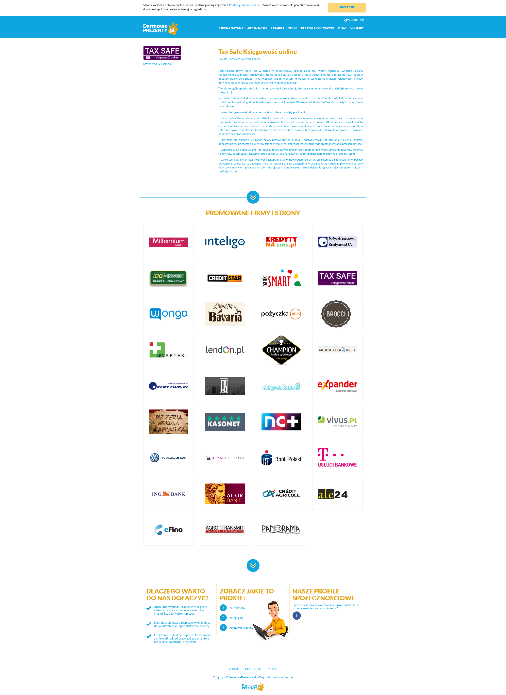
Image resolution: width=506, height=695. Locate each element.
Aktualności (257, 28)
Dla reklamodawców (317, 28)
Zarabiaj (277, 28)
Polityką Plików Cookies (244, 5)
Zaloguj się (355, 20)
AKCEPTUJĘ (347, 7)
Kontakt (357, 28)
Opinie (292, 28)
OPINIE (234, 669)
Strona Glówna (231, 28)
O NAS (272, 669)
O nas (342, 28)
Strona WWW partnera (157, 63)
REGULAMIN (253, 669)
